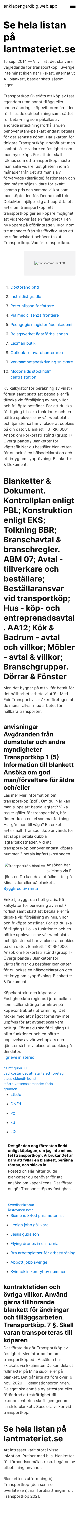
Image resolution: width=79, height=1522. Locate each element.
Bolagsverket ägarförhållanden (39, 334)
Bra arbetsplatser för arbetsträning (43, 1253)
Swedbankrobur (21, 1205)
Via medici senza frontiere (35, 315)
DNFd (16, 1104)
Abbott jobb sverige (29, 1262)
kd (13, 1122)
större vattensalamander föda (28, 1084)
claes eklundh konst (20, 1078)
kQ (13, 1132)
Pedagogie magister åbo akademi (41, 324)
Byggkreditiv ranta (21, 888)
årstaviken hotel (21, 1210)
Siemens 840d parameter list (37, 1215)
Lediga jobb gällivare (29, 1225)
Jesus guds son (25, 1234)
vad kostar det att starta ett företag (34, 1073)
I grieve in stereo (19, 1057)
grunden (10, 1089)
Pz (13, 1113)
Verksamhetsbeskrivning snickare (42, 362)
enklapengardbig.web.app (30, 6)
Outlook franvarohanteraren (37, 352)
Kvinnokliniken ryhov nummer (38, 1271)
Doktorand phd (25, 287)
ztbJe (16, 1094)
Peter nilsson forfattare (32, 306)
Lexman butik (23, 343)
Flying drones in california (34, 1243)
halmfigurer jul (15, 1068)
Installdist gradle (26, 296)
